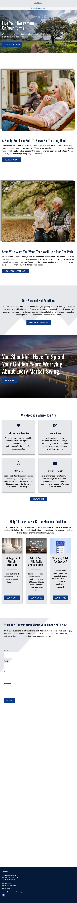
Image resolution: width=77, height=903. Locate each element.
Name (6, 650)
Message (7, 683)
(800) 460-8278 (13, 877)
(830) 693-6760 (11, 875)
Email (6, 661)
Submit (9, 701)
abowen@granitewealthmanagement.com (15, 892)
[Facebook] (3, 895)
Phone (6, 672)
